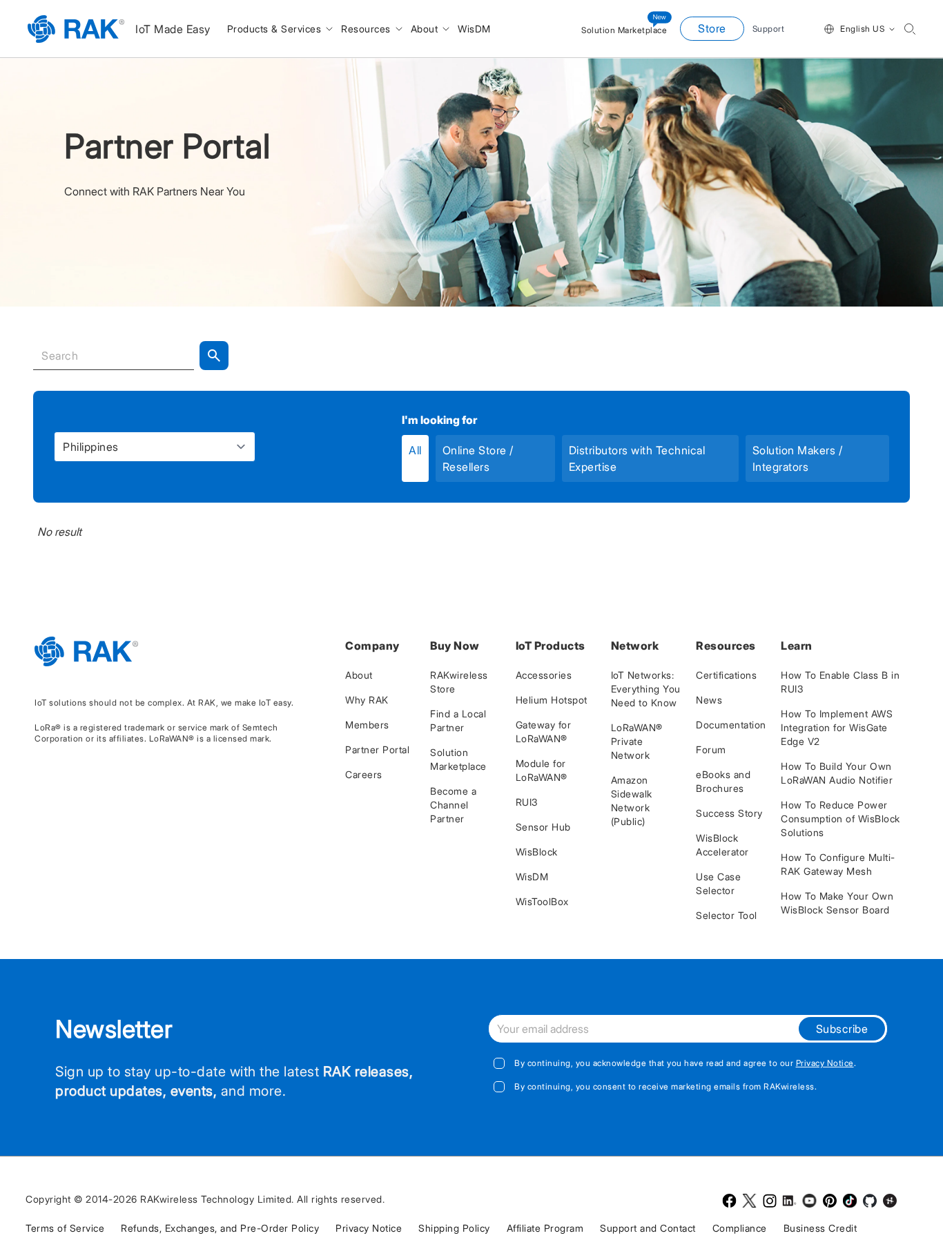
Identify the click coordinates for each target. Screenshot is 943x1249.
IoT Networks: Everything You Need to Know (646, 688)
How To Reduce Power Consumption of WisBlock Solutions (840, 818)
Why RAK (367, 700)
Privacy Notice (825, 1063)
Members (367, 724)
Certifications (726, 675)
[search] (909, 29)
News (709, 700)
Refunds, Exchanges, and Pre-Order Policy (220, 1228)
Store (712, 28)
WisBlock (537, 852)
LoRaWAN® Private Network (637, 741)
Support (768, 28)
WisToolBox (542, 901)
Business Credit (820, 1228)
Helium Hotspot (551, 700)
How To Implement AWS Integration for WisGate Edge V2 (837, 727)
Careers (363, 774)
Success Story (729, 813)
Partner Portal (377, 749)
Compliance (739, 1228)
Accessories (544, 675)
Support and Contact (648, 1228)
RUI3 (527, 802)
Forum (711, 749)
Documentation (731, 724)
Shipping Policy (454, 1228)
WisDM (532, 876)
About (359, 675)
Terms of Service (65, 1228)
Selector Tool (726, 915)
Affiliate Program (545, 1228)
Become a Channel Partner (453, 804)
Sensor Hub (543, 827)
